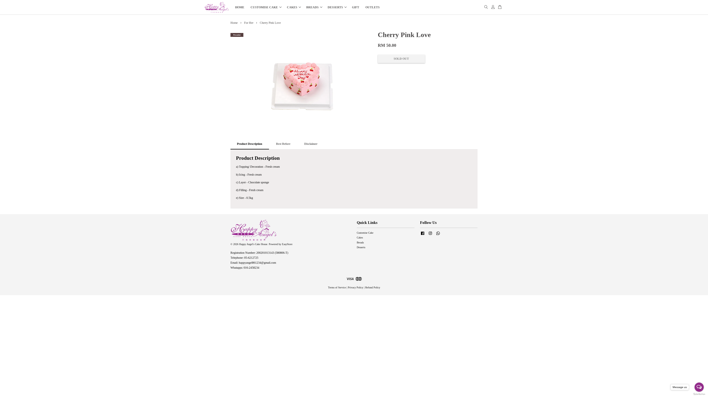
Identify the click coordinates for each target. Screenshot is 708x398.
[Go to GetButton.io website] (699, 394)
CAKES (292, 7)
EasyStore (287, 244)
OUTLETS (372, 7)
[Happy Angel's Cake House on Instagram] (430, 235)
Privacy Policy (355, 287)
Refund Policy (372, 287)
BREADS (312, 7)
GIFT (355, 7)
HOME (239, 7)
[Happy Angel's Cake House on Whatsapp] (438, 235)
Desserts (361, 247)
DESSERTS (335, 7)
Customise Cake (365, 232)
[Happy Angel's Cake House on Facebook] (422, 235)
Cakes (360, 237)
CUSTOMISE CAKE (264, 7)
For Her (248, 22)
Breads (360, 242)
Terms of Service (337, 287)
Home (234, 22)
